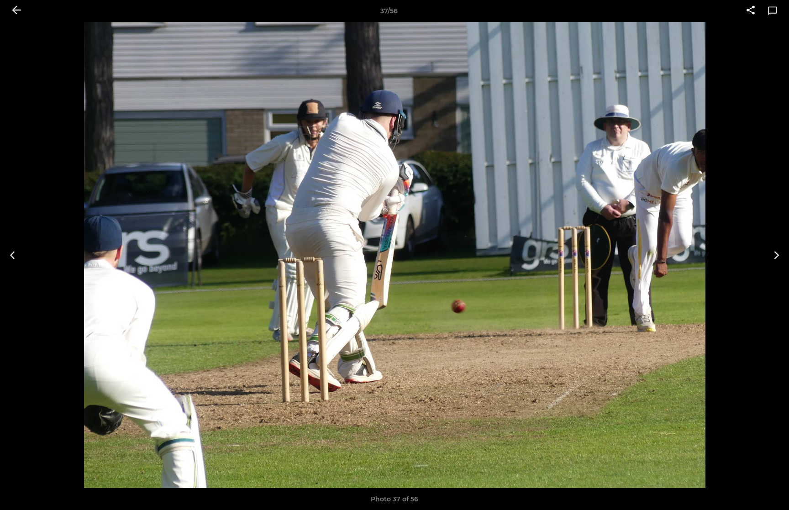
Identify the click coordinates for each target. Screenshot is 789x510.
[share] (750, 11)
